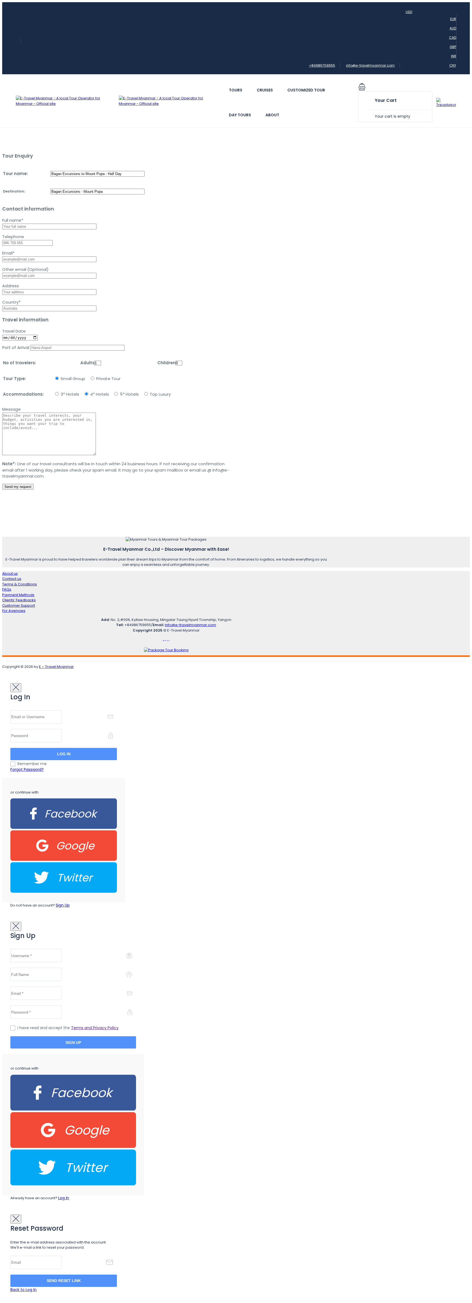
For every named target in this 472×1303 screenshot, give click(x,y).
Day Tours (240, 115)
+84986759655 (322, 65)
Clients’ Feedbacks (19, 600)
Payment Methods (18, 594)
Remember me (32, 763)
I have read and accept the (68, 1027)
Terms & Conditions (19, 584)
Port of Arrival (16, 347)
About (272, 115)
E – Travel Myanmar (56, 666)
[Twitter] (63, 891)
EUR (453, 19)
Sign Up (63, 905)
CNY (452, 65)
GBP (453, 47)
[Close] (15, 687)
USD (409, 12)
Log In (63, 1198)
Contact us (11, 578)
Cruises (265, 90)
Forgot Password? (27, 769)
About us (10, 573)
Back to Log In (23, 1289)
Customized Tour (306, 90)
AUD (453, 28)
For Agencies (13, 610)
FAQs (6, 589)
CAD (452, 37)
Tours (235, 90)
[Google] (63, 859)
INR (453, 56)
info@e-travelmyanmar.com (370, 65)
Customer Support (18, 605)
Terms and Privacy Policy (95, 1027)
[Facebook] (63, 827)
